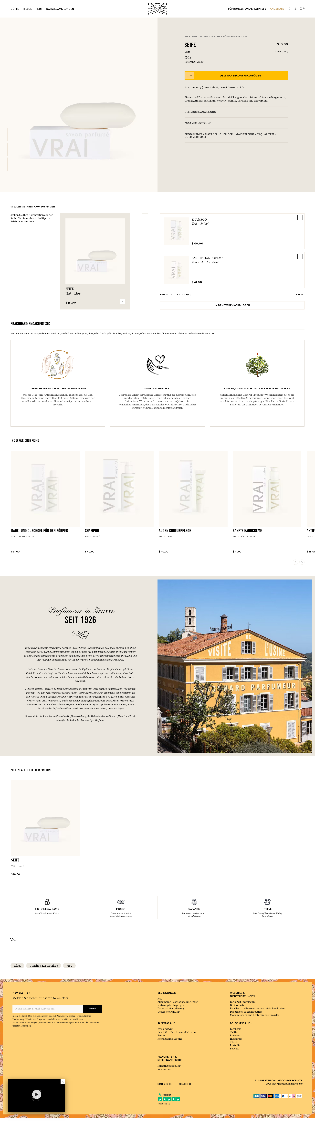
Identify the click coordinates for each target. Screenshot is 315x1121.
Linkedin (235, 1045)
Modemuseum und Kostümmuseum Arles (254, 1015)
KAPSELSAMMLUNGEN (60, 8)
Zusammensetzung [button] (198, 123)
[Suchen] (290, 8)
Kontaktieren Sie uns (170, 1038)
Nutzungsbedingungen (171, 1005)
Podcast (234, 1048)
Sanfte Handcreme (207, 258)
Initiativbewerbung (169, 1065)
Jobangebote (165, 1069)
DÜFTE (14, 8)
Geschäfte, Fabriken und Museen (177, 1032)
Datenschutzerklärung (171, 1008)
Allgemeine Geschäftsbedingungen (178, 1001)
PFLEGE (27, 8)
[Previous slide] (295, 562)
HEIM (39, 8)
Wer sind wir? (165, 1029)
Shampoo (199, 219)
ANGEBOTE (277, 8)
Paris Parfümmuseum (243, 1001)
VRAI (69, 965)
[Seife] (7, 134)
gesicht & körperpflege (44, 965)
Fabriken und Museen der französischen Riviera (257, 1008)
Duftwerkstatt (238, 1005)
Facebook (235, 1029)
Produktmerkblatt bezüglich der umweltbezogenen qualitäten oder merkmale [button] (230, 135)
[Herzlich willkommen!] (157, 8)
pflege (17, 965)
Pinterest (235, 1035)
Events (161, 1035)
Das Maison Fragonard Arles (246, 1011)
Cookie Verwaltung (168, 1011)
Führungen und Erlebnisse (247, 8)
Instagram (236, 1038)
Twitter (234, 1032)
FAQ (160, 998)
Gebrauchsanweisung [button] (200, 112)
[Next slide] (301, 562)
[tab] (236, 112)
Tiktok (233, 1042)
